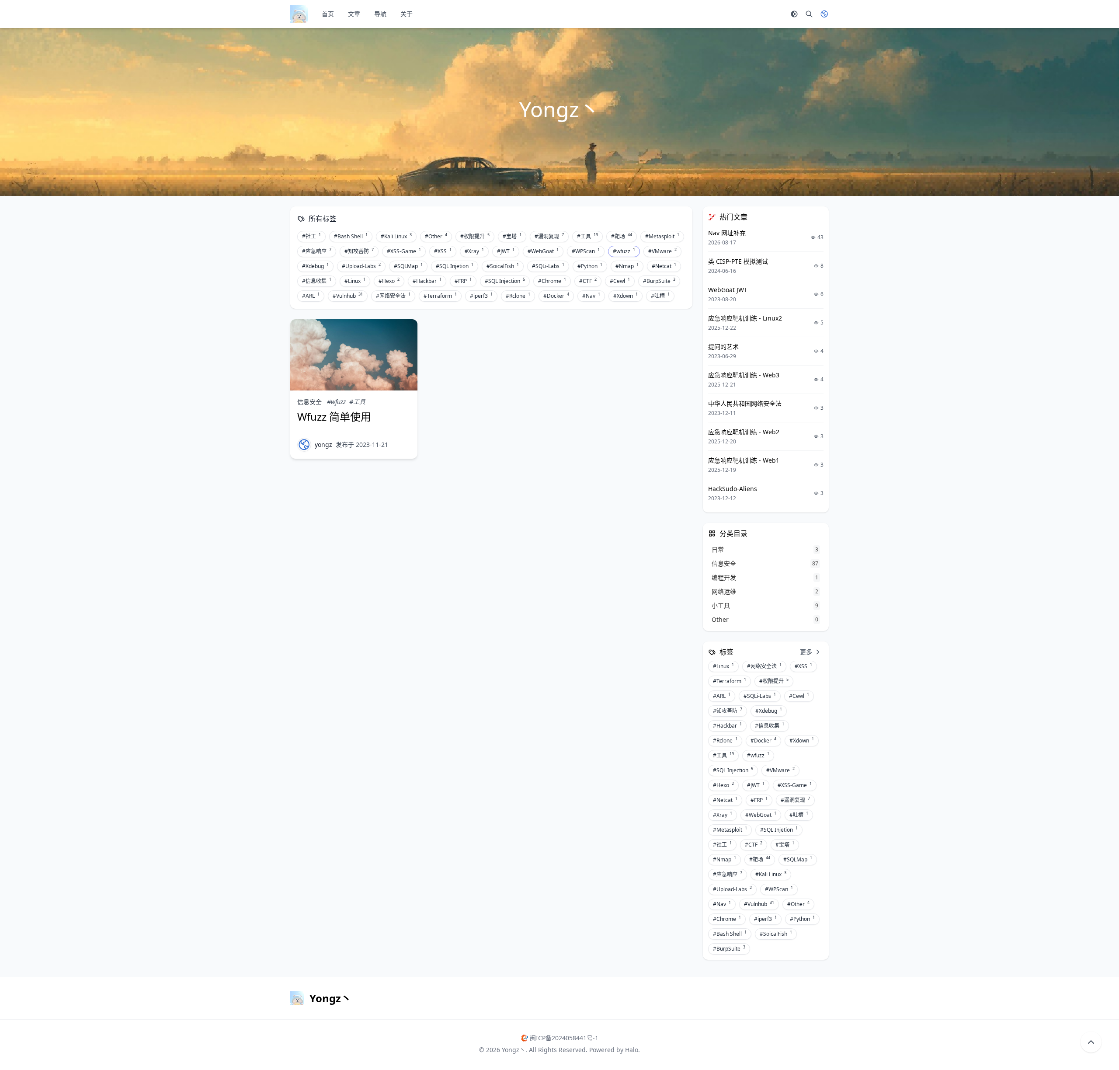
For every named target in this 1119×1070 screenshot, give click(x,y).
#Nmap (627, 265)
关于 (406, 14)
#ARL (311, 295)
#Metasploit (662, 236)
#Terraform (440, 295)
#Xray (474, 251)
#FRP (463, 280)
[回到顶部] (1091, 1042)
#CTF (588, 280)
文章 (354, 14)
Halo (631, 1050)
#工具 (587, 236)
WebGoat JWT (727, 290)
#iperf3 (481, 295)
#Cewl (620, 280)
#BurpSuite (659, 280)
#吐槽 (660, 295)
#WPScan (586, 251)
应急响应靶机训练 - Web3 (743, 375)
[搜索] (809, 14)
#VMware (662, 251)
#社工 (311, 236)
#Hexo (389, 280)
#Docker (556, 295)
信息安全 (309, 401)
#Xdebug (315, 265)
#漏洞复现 (549, 236)
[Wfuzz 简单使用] (353, 354)
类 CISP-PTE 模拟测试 (738, 261)
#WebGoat (543, 251)
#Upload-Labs (361, 265)
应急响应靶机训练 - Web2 (743, 432)
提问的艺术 (723, 346)
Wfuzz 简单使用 (334, 416)
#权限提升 (475, 236)
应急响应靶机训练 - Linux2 (745, 318)
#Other (436, 236)
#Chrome (552, 280)
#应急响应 (316, 251)
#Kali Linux (396, 236)
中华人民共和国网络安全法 (745, 403)
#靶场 (621, 236)
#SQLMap (408, 265)
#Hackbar (427, 280)
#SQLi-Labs (548, 265)
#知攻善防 (359, 251)
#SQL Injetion (454, 265)
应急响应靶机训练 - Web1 (743, 460)
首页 (328, 14)
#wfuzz (624, 251)
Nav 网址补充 (727, 233)
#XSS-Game (404, 251)
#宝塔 (512, 236)
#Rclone (518, 295)
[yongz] (304, 445)
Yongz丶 (513, 1050)
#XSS (443, 251)
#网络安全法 (393, 295)
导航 (380, 14)
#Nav (591, 295)
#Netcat (664, 265)
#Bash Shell (351, 236)
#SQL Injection (505, 280)
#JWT (505, 251)
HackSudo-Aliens (732, 488)
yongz (323, 444)
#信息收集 (316, 280)
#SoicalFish (503, 265)
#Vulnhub (348, 295)
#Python (589, 265)
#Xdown (625, 295)
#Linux (354, 280)
